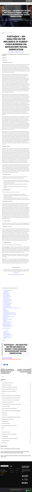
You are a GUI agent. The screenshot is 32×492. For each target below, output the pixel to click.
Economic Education (7, 305)
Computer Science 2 (7, 301)
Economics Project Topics (16, 406)
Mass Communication (16, 421)
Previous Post (2, 368)
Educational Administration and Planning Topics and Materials (16, 410)
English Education (6, 310)
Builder (16, 393)
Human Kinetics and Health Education (9, 316)
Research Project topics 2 (16, 440)
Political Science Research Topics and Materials (16, 434)
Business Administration (7, 299)
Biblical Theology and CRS (7, 296)
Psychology (5, 332)
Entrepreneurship (6, 311)
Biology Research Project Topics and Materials (16, 391)
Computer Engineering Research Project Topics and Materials (16, 397)
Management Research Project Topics (16, 419)
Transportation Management (8, 337)
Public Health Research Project (8, 334)
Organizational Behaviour (7, 326)
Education (3, 340)
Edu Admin (11, 470)
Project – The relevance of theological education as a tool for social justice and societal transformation (16, 456)
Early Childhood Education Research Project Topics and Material (16, 404)
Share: (2, 364)
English (5, 309)
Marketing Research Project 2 (8, 321)
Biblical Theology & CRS (7, 295)
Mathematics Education (7, 324)
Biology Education (6, 297)
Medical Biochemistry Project (8, 325)
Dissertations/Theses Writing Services (16, 402)
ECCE (16, 472)
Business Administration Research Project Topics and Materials (16, 395)
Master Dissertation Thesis (16, 423)
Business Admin (18, 468)
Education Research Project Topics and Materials (16, 408)
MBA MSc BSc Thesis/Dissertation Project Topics (16, 425)
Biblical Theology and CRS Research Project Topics (16, 389)
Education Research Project (8, 306)
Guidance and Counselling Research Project (10, 314)
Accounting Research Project (8, 290)
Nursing (5, 338)
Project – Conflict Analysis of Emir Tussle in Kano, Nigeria (10, 448)
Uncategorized (16, 442)
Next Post (30, 368)
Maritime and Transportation (8, 319)
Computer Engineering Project (8, 300)
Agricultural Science (6, 292)
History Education (6, 315)
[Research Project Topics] (4, 3)
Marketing (5, 320)
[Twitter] (5, 364)
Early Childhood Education (7, 304)
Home (12, 468)
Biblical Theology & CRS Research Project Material (16, 387)
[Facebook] (4, 364)
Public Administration (7, 333)
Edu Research (12, 472)
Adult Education (6, 291)
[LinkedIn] (7, 364)
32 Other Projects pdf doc (6, 328)
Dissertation (17, 470)
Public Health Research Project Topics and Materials (16, 438)
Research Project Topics (8, 32)
